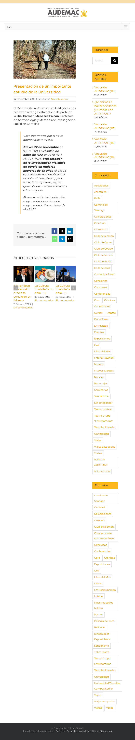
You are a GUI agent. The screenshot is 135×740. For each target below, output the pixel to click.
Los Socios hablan (105, 589)
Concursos (100, 287)
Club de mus (102, 267)
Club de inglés (103, 261)
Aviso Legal (85, 731)
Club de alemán (104, 235)
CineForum (101, 229)
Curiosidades (102, 306)
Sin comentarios (23, 307)
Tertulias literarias (105, 427)
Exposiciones (102, 338)
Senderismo (101, 396)
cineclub (99, 520)
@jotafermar (106, 731)
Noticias (99, 377)
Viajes (97, 440)
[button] (16, 288)
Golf (96, 345)
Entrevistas (101, 325)
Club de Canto (103, 242)
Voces (109, 707)
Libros (98, 583)
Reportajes (100, 383)
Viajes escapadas (104, 701)
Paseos (98, 614)
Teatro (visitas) (103, 409)
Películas (99, 627)
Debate (111, 312)
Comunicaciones (104, 274)
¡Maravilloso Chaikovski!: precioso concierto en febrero (22, 293)
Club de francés (103, 255)
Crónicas (109, 300)
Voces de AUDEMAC (101, 462)
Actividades (101, 185)
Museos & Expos (104, 370)
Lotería (98, 596)
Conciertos (100, 280)
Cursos (98, 312)
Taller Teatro (101, 652)
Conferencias (102, 293)
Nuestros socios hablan (103, 605)
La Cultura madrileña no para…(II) (44, 289)
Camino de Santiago (101, 207)
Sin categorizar (60, 99)
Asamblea (100, 191)
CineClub (100, 223)
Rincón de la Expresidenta (102, 636)
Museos (98, 364)
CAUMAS (99, 507)
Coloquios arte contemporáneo (104, 536)
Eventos (99, 332)
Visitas (98, 453)
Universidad (101, 433)
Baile (97, 198)
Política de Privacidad (66, 731)
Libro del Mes (102, 351)
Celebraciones (102, 216)
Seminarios (101, 389)
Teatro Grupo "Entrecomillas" (103, 418)
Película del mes (104, 620)
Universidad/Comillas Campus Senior (107, 686)
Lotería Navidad (104, 357)
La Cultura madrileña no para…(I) (65, 289)
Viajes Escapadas (104, 446)
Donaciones (101, 319)
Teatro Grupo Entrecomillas (102, 661)
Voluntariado (102, 471)
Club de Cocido (103, 248)
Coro (97, 300)
